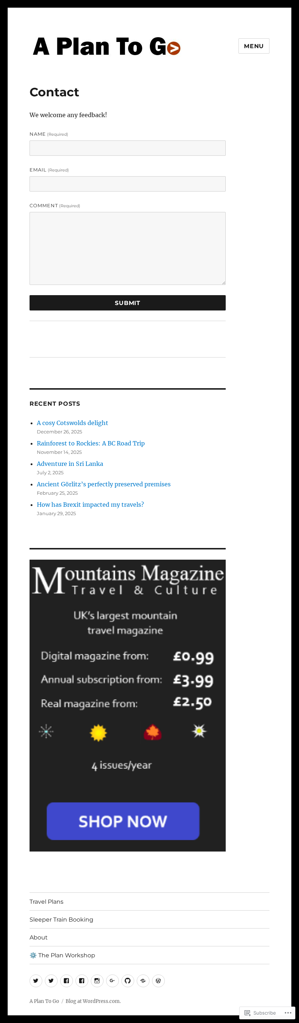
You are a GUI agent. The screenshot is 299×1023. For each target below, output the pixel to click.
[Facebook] (66, 980)
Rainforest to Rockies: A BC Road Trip (91, 443)
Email (49, 170)
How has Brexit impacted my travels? (90, 504)
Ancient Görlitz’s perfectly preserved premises (104, 484)
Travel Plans (46, 901)
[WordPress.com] (158, 980)
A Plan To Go (44, 1001)
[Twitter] (36, 980)
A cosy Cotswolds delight (72, 422)
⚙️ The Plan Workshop (62, 955)
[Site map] (143, 980)
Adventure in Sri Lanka (70, 463)
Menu (254, 46)
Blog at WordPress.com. (93, 1001)
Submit (127, 303)
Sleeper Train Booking (61, 919)
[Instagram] (97, 980)
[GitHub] (127, 980)
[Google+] (112, 980)
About (39, 937)
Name (49, 134)
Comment (55, 205)
